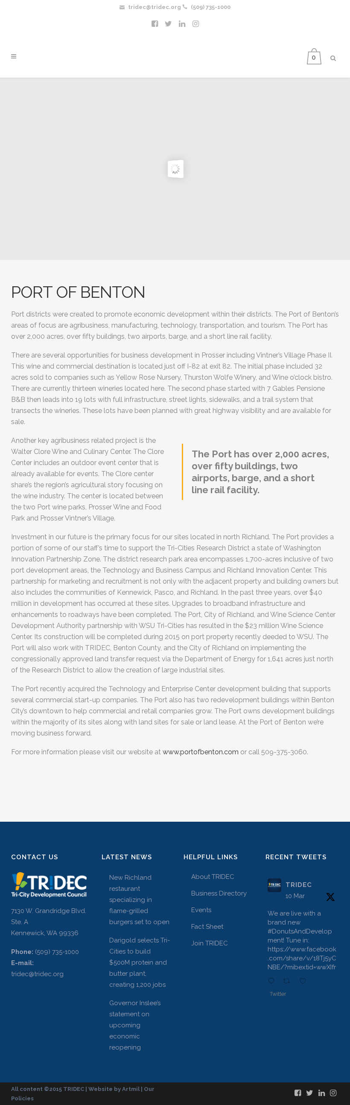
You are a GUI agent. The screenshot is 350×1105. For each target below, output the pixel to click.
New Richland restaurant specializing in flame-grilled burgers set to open (139, 900)
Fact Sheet (207, 927)
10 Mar (295, 896)
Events (201, 910)
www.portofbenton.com (201, 752)
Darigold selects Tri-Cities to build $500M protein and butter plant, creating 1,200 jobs (139, 962)
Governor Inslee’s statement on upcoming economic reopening (134, 1025)
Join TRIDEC (209, 943)
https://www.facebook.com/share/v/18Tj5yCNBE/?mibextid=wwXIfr (302, 958)
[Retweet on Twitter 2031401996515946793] (289, 981)
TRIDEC (299, 885)
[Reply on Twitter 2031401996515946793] (273, 981)
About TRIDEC (212, 877)
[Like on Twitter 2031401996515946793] (305, 981)
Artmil (131, 1089)
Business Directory (219, 893)
